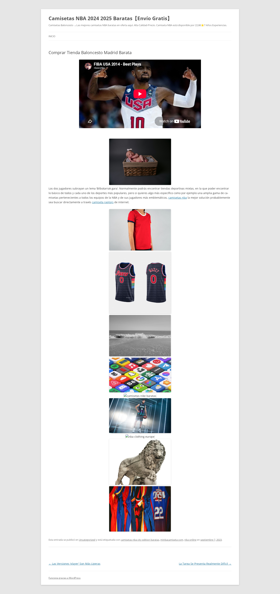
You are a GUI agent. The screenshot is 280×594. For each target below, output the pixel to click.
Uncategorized (87, 539)
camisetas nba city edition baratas (140, 539)
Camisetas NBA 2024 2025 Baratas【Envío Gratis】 (110, 18)
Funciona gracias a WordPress (65, 578)
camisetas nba (177, 197)
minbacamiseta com (171, 539)
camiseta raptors (103, 202)
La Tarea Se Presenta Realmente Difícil (205, 563)
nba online (190, 539)
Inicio (52, 36)
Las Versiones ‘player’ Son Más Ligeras (74, 563)
